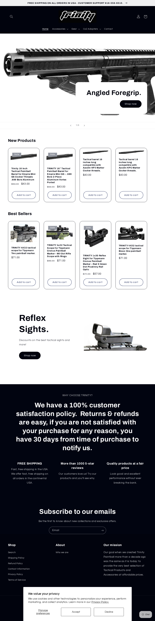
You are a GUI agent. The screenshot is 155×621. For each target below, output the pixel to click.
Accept (76, 612)
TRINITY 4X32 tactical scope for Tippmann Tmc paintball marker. (23, 250)
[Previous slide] (70, 125)
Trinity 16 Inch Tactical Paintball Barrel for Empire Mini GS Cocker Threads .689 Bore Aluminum (23, 174)
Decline (109, 612)
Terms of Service (17, 580)
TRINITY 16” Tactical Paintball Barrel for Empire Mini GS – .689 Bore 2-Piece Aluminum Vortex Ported (59, 175)
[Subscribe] (102, 530)
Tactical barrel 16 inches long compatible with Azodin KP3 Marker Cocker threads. (93, 165)
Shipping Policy (16, 558)
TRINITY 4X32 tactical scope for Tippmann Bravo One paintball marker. (131, 249)
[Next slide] (84, 125)
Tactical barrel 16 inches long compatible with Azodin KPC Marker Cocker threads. (129, 165)
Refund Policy (15, 563)
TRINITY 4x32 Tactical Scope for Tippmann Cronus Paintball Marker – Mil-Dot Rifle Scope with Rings (59, 251)
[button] (11, 16)
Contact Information (19, 569)
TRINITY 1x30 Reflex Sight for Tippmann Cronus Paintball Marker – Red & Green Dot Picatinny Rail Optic (95, 262)
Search (12, 552)
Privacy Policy (15, 574)
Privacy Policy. (100, 602)
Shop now (131, 104)
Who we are (62, 552)
